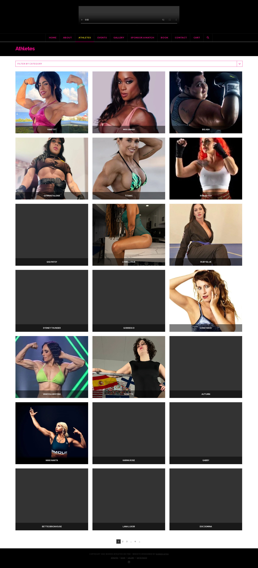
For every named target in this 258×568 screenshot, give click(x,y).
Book (123, 558)
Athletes (114, 558)
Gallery (131, 558)
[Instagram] (129, 562)
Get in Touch (142, 558)
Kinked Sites (162, 554)
